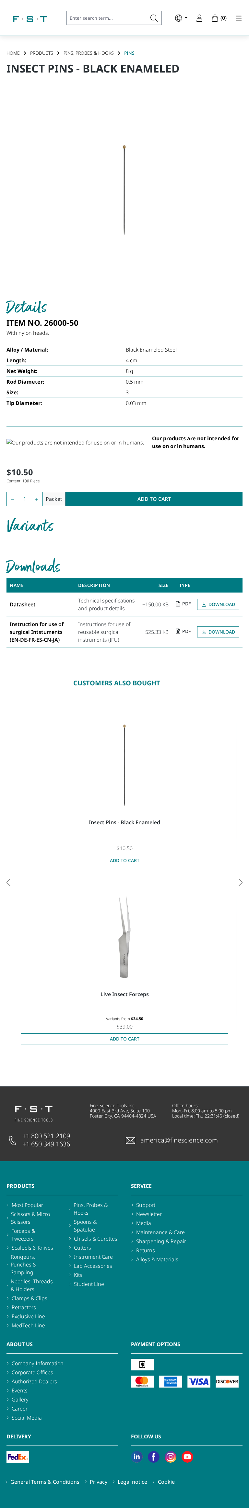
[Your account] (199, 17)
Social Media (27, 1417)
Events (20, 1390)
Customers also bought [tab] (116, 683)
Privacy (98, 1481)
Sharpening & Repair (161, 1241)
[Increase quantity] (38, 499)
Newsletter (149, 1214)
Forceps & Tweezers (23, 1234)
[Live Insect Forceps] (124, 937)
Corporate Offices (32, 1372)
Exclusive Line (28, 1316)
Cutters (82, 1247)
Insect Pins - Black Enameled (124, 822)
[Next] (241, 882)
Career (20, 1408)
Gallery (20, 1399)
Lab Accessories (93, 1265)
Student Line (89, 1284)
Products (20, 1185)
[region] (124, 190)
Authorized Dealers (34, 1381)
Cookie (166, 1481)
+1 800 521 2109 (46, 1135)
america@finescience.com (179, 1140)
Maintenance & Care (160, 1232)
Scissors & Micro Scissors (30, 1217)
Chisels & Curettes (95, 1238)
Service (141, 1185)
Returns (145, 1250)
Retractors (24, 1307)
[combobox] (106, 18)
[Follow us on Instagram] (170, 1457)
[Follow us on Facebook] (154, 1457)
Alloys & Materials (157, 1259)
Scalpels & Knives (32, 1247)
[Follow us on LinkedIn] (137, 1457)
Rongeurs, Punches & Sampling (23, 1264)
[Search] (154, 18)
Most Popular (27, 1205)
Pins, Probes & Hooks (91, 1208)
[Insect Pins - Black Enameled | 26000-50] (124, 190)
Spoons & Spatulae (85, 1225)
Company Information (38, 1363)
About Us (19, 1344)
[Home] (29, 19)
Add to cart (154, 498)
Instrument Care (93, 1256)
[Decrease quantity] (11, 499)
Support (145, 1205)
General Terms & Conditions (44, 1481)
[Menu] (237, 17)
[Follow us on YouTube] (187, 1457)
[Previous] (8, 882)
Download (221, 604)
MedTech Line (28, 1325)
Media (143, 1223)
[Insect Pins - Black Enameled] (124, 765)
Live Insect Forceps (125, 994)
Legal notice (132, 1481)
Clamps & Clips (29, 1298)
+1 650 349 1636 (46, 1144)
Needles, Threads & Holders (32, 1285)
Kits (78, 1274)
